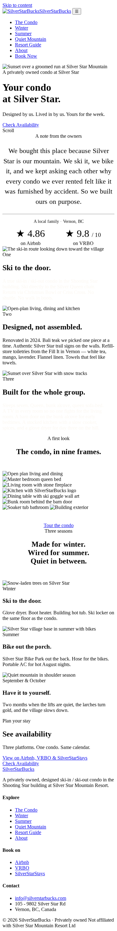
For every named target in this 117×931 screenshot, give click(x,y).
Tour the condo (59, 525)
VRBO (22, 868)
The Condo (26, 22)
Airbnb (22, 862)
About (21, 50)
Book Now (26, 56)
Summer (23, 33)
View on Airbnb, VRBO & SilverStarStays (44, 758)
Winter (21, 28)
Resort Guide (28, 44)
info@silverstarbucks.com (40, 898)
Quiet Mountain (30, 39)
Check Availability (20, 124)
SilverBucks (18, 769)
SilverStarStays (30, 873)
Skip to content (17, 5)
